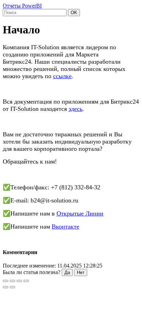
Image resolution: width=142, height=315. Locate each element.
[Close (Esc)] (5, 281)
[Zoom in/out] (26, 281)
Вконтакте (65, 226)
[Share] (12, 281)
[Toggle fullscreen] (19, 281)
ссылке (62, 76)
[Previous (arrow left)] (5, 287)
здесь (75, 108)
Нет (80, 272)
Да (67, 272)
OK (74, 12)
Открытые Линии (80, 213)
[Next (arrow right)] (12, 287)
